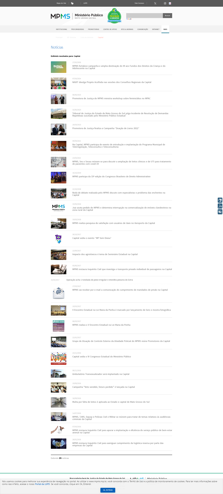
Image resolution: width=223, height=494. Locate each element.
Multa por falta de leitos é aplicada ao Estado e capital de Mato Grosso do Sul (111, 402)
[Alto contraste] (77, 3)
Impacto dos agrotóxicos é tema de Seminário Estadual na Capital (105, 254)
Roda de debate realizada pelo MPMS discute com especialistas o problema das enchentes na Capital (118, 194)
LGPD (85, 3)
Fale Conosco (139, 3)
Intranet (155, 29)
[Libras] (72, 3)
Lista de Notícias (87, 37)
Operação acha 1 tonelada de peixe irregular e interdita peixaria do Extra (99, 280)
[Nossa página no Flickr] (170, 3)
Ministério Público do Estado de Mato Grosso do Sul (77, 14)
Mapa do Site (61, 3)
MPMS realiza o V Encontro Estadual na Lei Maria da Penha (101, 325)
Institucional (61, 29)
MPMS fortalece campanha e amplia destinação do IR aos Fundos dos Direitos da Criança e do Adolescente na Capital (118, 67)
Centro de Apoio (110, 29)
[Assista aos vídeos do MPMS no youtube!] (160, 3)
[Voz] (220, 206)
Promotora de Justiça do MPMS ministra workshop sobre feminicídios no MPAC (111, 98)
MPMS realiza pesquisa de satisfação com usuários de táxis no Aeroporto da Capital (113, 223)
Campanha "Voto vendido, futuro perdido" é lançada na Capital (103, 387)
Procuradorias (77, 29)
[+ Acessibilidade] (220, 211)
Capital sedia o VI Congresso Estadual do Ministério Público (101, 357)
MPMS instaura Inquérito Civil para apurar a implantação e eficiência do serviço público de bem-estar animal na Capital (122, 431)
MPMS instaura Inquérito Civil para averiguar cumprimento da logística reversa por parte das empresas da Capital (118, 444)
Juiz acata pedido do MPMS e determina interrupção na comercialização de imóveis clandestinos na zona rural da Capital (121, 209)
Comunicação (142, 29)
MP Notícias (71, 37)
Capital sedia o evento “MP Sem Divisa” (91, 238)
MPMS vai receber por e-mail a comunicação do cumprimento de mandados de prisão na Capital (120, 290)
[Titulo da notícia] (58, 72)
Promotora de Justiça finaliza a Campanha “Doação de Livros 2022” (105, 128)
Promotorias (93, 29)
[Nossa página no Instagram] (165, 3)
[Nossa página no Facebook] (150, 3)
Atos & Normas (127, 29)
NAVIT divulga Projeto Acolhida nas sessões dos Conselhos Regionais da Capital (111, 82)
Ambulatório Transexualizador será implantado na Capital (100, 374)
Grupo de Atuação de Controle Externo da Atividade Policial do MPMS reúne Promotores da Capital (121, 341)
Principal (59, 37)
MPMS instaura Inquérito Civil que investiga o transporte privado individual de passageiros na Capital (122, 269)
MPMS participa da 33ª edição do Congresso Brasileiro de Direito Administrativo (111, 176)
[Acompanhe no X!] (155, 3)
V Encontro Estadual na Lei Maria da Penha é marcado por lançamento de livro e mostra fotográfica (121, 310)
